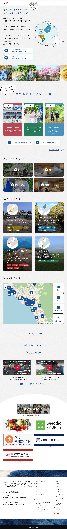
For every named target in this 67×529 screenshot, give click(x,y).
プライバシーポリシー (45, 522)
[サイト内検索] (4, 3)
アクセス (26, 522)
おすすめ (38, 484)
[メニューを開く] (63, 3)
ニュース (19, 522)
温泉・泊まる (60, 491)
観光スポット (59, 481)
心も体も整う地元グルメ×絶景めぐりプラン (44, 510)
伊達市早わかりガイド (42, 481)
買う (58, 486)
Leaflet (42, 323)
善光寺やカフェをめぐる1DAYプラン (43, 506)
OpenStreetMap (49, 323)
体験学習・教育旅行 (59, 495)
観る (58, 483)
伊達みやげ (40, 489)
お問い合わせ (34, 522)
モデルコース (39, 500)
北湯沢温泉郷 (41, 494)
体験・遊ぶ (59, 489)
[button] (5, 285)
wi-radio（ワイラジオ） (60, 508)
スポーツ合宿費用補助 (59, 499)
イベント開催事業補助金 (59, 504)
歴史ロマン (40, 491)
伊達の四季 (40, 497)
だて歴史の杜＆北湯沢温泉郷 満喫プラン (44, 502)
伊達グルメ (40, 486)
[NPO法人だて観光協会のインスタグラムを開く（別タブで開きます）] (55, 513)
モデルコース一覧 (54, 149)
